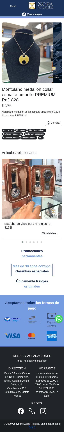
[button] (23, 242)
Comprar (55, 122)
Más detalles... (50, 233)
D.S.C (32, 427)
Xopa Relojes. (32, 423)
